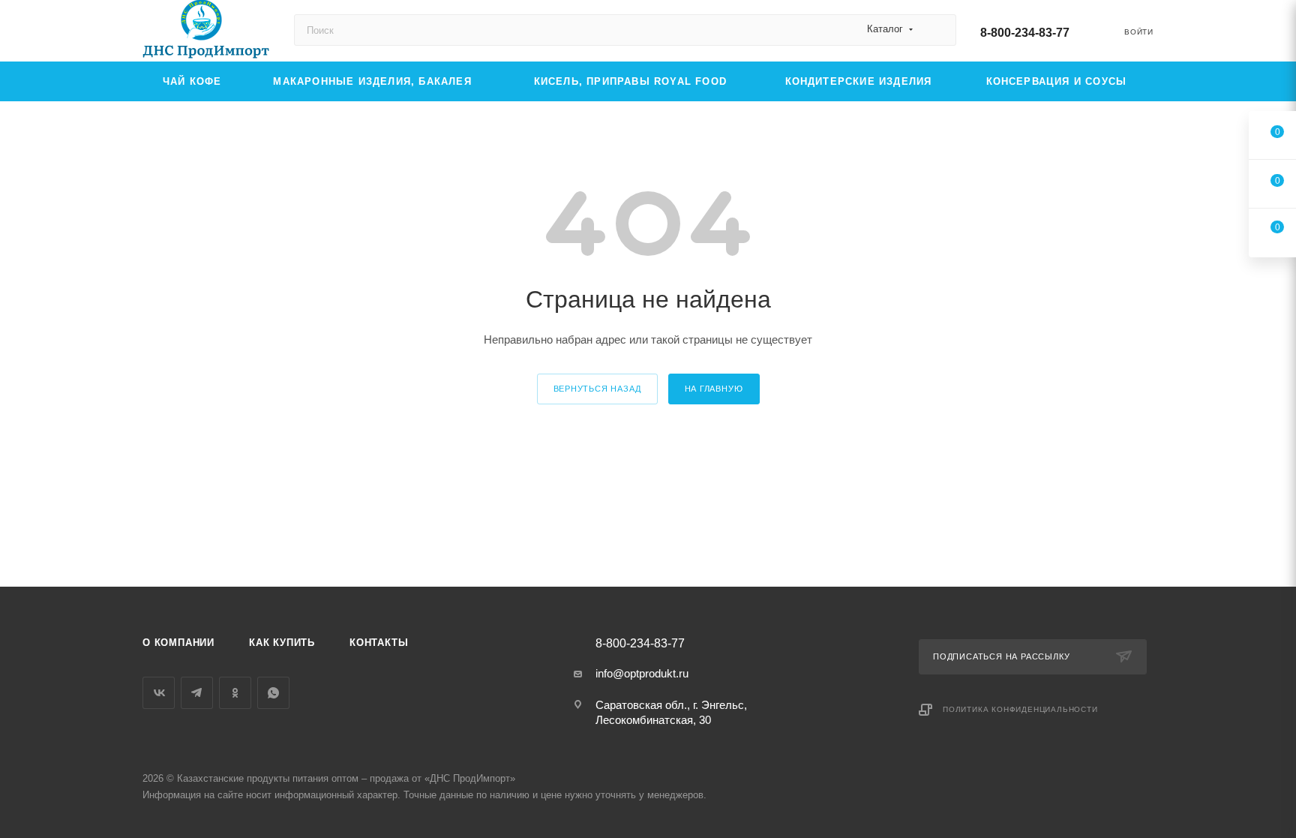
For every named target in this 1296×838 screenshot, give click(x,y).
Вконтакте (158, 693)
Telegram (197, 693)
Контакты (379, 642)
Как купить (282, 642)
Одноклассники (235, 693)
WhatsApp (273, 693)
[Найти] (938, 30)
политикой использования (1098, 754)
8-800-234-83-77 (1025, 32)
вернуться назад (597, 388)
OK (1084, 798)
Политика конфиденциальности (1020, 709)
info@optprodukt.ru (642, 673)
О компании (178, 642)
